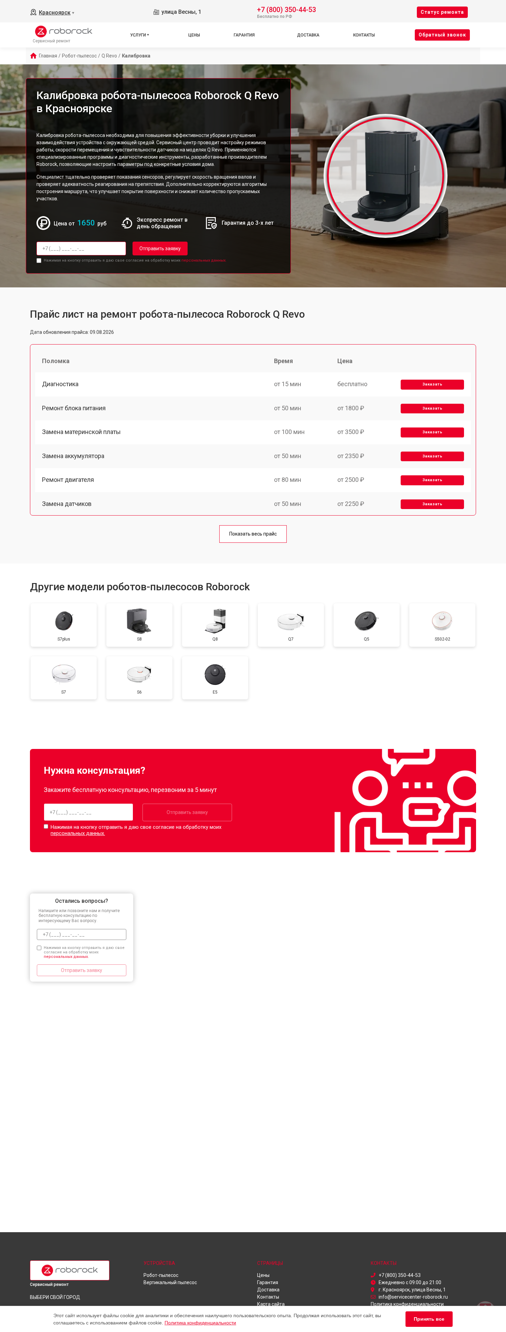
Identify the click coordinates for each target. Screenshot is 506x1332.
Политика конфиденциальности (200, 1322)
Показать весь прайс (253, 534)
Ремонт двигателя (68, 479)
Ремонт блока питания (74, 408)
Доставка (308, 35)
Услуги (138, 35)
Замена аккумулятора (73, 455)
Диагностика (60, 384)
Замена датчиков (67, 503)
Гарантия (244, 35)
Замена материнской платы (81, 431)
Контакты (364, 35)
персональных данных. (203, 260)
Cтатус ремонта (442, 12)
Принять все (429, 1319)
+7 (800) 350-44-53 (286, 9)
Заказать (432, 384)
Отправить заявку (160, 248)
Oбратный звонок (442, 35)
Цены (194, 35)
